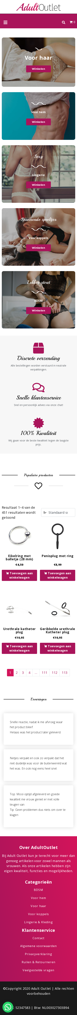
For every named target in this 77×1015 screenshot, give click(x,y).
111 (44, 672)
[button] (63, 22)
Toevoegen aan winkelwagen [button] (21, 575)
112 (54, 672)
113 (64, 672)
